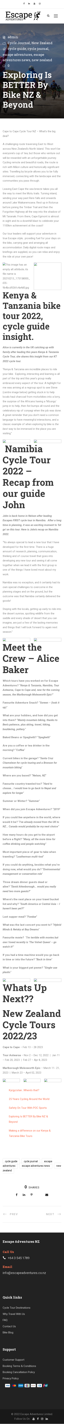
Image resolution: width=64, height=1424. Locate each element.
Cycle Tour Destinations (16, 1308)
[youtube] (34, 4)
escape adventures (17, 54)
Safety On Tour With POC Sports (28, 1107)
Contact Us (9, 1326)
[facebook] (24, 4)
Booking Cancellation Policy (19, 1372)
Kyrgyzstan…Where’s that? (24, 1090)
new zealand (42, 60)
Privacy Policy (11, 1378)
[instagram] (40, 4)
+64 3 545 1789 (19, 1258)
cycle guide (17, 48)
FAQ (5, 1320)
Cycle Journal (19, 43)
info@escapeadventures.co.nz (24, 1273)
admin (13, 37)
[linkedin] (29, 4)
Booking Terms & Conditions (19, 1366)
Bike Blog (8, 1332)
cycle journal (38, 48)
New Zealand (41, 43)
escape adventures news (36, 1165)
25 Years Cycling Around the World (29, 1099)
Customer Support (13, 1360)
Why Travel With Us (14, 1314)
